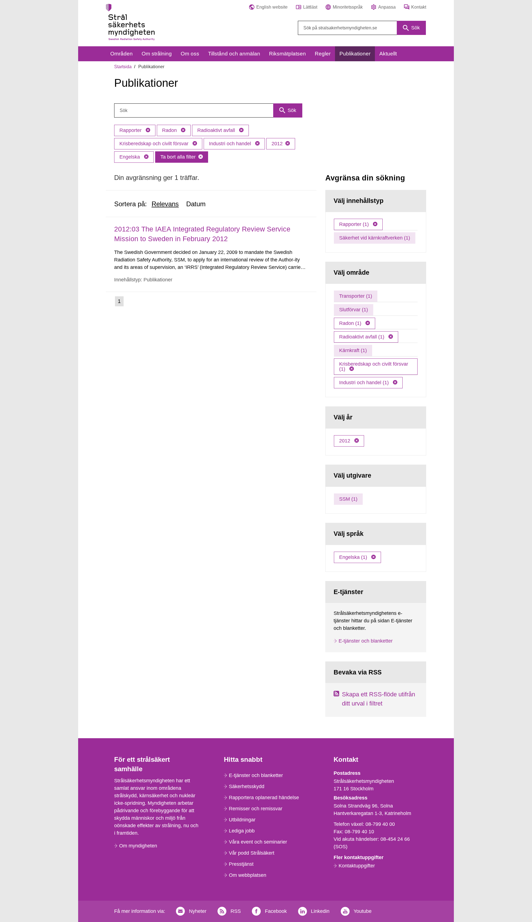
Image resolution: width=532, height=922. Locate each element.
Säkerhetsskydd (246, 786)
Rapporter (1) (354, 224)
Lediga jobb (242, 831)
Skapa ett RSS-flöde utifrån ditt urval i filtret (378, 699)
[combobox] (362, 28)
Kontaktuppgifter (357, 865)
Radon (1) (351, 323)
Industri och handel (230, 143)
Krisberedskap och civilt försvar (154, 143)
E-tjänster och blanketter (366, 641)
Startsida (123, 66)
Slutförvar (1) (353, 309)
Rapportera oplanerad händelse (264, 797)
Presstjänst (241, 864)
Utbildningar (242, 819)
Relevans (165, 204)
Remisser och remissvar (255, 808)
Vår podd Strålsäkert (251, 853)
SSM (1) (348, 499)
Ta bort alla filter (178, 157)
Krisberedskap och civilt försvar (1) (373, 366)
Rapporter (131, 130)
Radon (170, 130)
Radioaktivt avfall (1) (362, 337)
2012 (277, 143)
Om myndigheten (138, 846)
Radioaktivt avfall (216, 130)
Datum (196, 204)
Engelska (130, 157)
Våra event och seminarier (258, 842)
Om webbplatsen (247, 875)
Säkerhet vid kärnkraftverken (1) (374, 238)
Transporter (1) (355, 296)
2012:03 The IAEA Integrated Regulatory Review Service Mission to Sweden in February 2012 (202, 234)
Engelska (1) (354, 557)
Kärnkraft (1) (353, 350)
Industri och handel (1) (364, 382)
